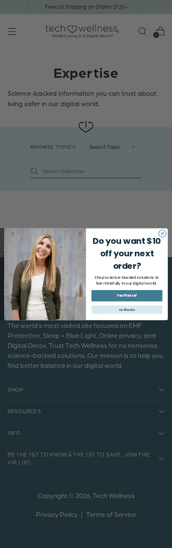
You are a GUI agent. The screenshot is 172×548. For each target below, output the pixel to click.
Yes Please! (127, 295)
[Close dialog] (162, 233)
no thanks (127, 309)
